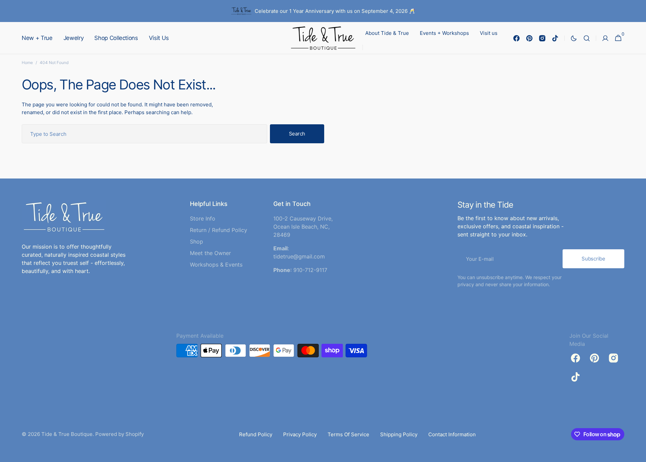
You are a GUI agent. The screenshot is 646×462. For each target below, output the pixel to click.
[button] (586, 38)
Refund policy (255, 434)
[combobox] (144, 133)
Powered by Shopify (119, 434)
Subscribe (593, 258)
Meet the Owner (210, 253)
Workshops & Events (216, 264)
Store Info (202, 218)
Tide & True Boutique (67, 434)
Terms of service (348, 434)
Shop (196, 241)
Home (27, 62)
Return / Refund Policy (218, 230)
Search (297, 133)
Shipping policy (398, 434)
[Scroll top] (637, 453)
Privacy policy (300, 434)
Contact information (452, 434)
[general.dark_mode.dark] (573, 38)
